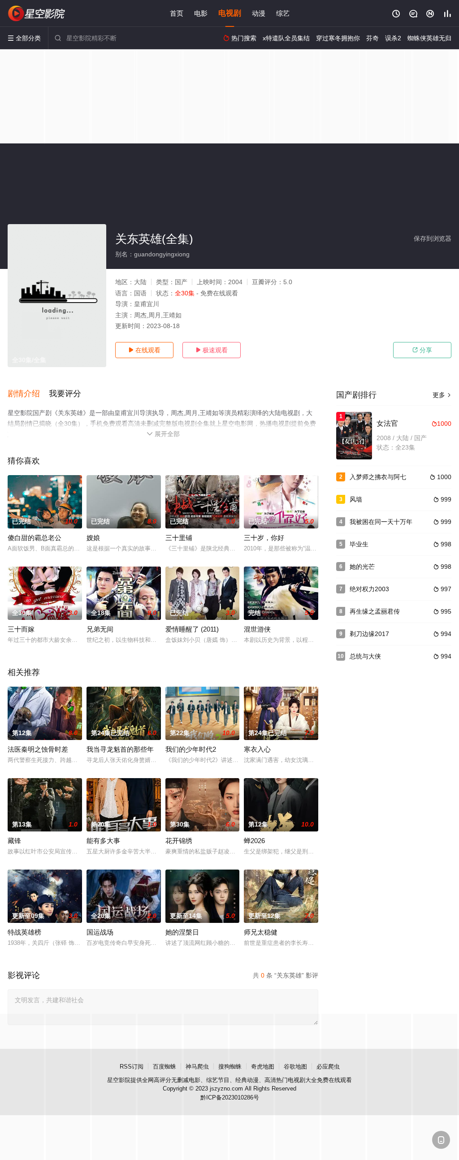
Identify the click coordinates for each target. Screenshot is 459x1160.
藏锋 (14, 840)
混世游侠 (257, 629)
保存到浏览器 (432, 238)
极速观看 (211, 350)
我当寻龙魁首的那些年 (120, 749)
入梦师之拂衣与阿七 (378, 476)
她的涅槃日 (182, 932)
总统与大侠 (365, 656)
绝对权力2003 (369, 589)
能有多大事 (103, 840)
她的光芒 (362, 566)
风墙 (356, 499)
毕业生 (359, 544)
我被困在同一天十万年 (381, 521)
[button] (28, 394)
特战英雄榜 (24, 932)
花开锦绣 (178, 840)
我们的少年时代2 (190, 749)
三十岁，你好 (264, 537)
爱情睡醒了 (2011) (192, 629)
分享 (422, 350)
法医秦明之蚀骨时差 (38, 749)
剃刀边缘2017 (369, 633)
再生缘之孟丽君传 (375, 611)
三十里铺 (178, 537)
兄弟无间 (100, 629)
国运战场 (100, 932)
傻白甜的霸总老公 (34, 537)
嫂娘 (93, 537)
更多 (442, 394)
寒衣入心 (257, 749)
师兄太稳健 (260, 932)
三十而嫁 (21, 629)
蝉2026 (254, 840)
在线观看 (144, 350)
